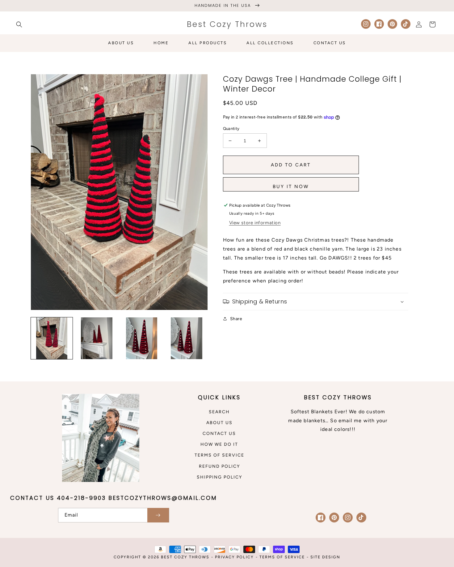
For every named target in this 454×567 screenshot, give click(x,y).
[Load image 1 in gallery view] (52, 338)
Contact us (219, 433)
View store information (255, 223)
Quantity (231, 128)
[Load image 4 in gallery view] (186, 338)
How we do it (219, 444)
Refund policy (219, 466)
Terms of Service (219, 455)
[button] (19, 24)
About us (219, 422)
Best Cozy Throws (185, 557)
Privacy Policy (234, 557)
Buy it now (291, 186)
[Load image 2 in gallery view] (96, 338)
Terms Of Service (282, 557)
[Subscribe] (158, 515)
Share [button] (236, 318)
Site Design (325, 557)
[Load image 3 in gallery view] (141, 338)
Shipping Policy (219, 477)
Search (219, 412)
